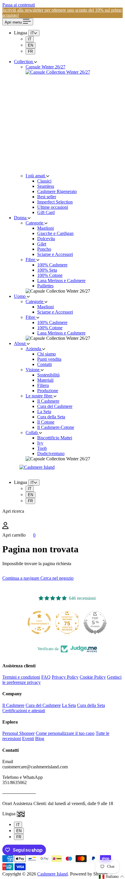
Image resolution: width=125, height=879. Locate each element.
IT (29, 39)
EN (30, 45)
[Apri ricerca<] (62, 517)
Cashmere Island (52, 873)
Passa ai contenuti (18, 4)
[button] (111, 876)
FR (30, 51)
